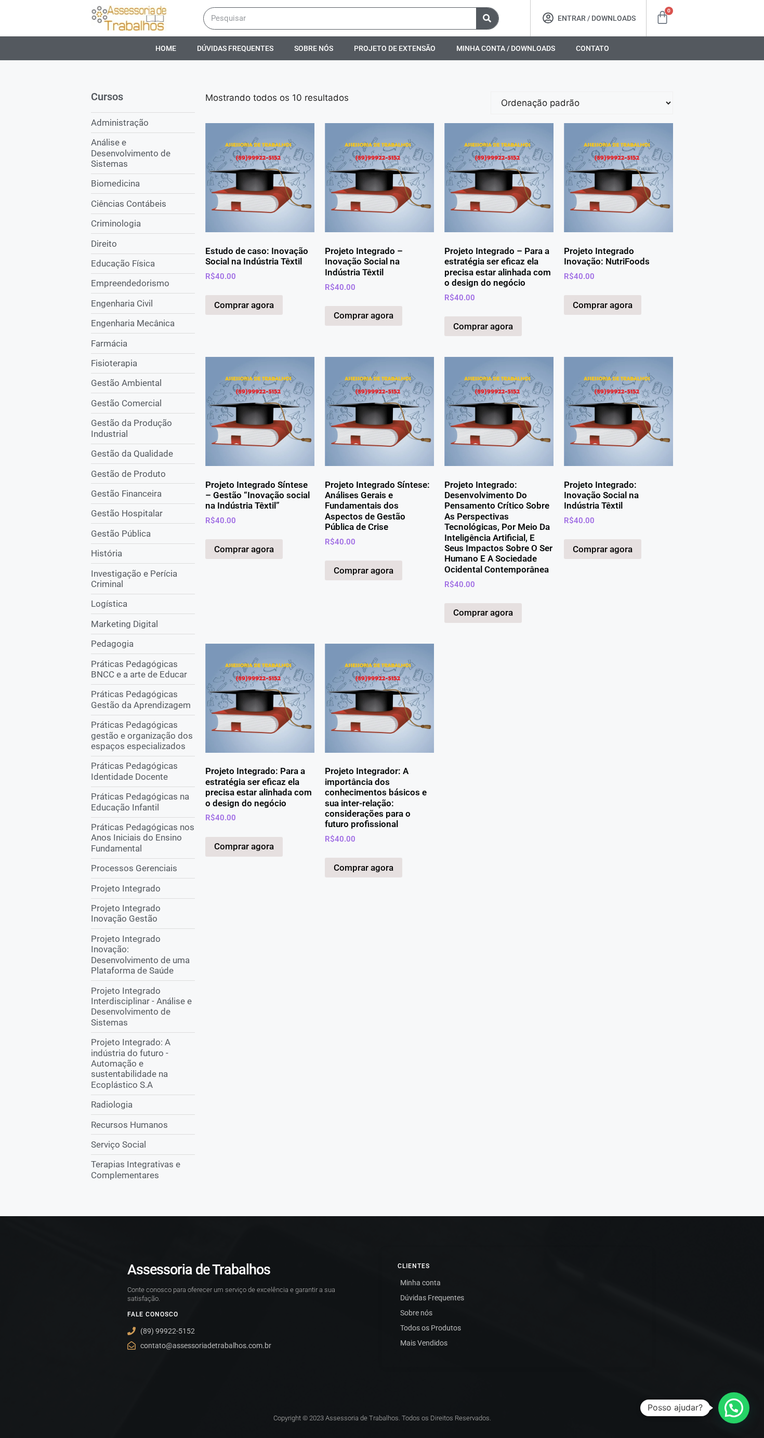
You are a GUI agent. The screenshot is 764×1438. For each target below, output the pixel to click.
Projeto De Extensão (395, 48)
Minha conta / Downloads (505, 48)
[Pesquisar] (487, 18)
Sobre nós (313, 48)
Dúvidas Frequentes (235, 48)
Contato (592, 48)
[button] (733, 1407)
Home (165, 48)
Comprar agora (244, 305)
